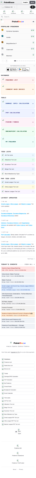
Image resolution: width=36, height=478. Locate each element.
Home (4, 13)
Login (25, 2)
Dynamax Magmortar (19, 213)
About (14, 469)
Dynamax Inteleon (13, 223)
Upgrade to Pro (15, 352)
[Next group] (6, 60)
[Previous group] (2, 60)
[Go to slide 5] (23, 60)
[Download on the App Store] (11, 69)
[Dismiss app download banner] (34, 65)
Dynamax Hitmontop (7, 216)
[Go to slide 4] (21, 60)
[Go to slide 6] (25, 60)
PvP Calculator (5, 235)
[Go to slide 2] (17, 60)
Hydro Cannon (21, 225)
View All (29, 264)
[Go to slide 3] (19, 60)
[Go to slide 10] (34, 60)
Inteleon (3, 223)
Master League (26, 204)
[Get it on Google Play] (24, 69)
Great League (5, 204)
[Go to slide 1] (15, 60)
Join (32, 2)
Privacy (21, 469)
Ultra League (14, 204)
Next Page (30, 259)
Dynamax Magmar (6, 213)
